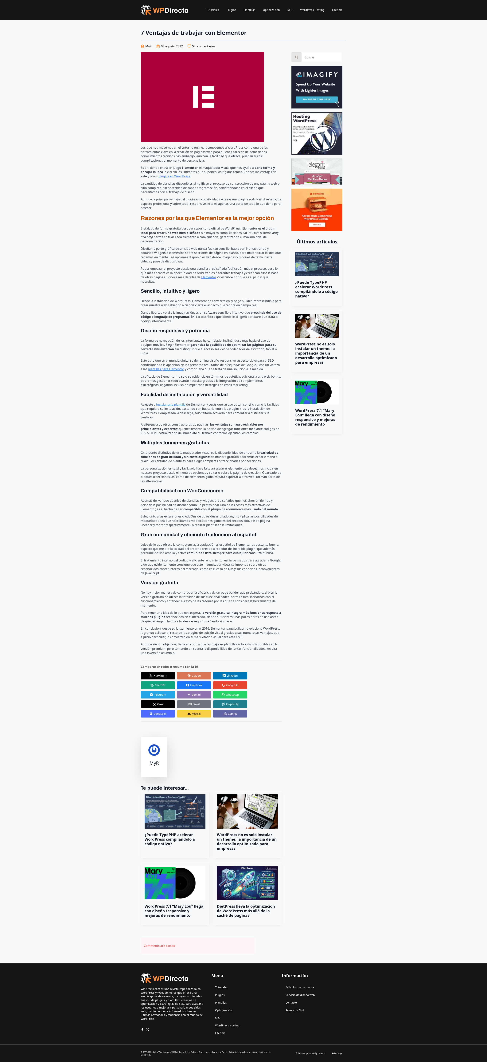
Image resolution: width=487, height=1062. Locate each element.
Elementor (208, 277)
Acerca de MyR (295, 1010)
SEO (290, 10)
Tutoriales (212, 10)
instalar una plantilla (170, 404)
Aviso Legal (337, 1053)
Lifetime (337, 10)
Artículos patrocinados (300, 987)
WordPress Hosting (312, 10)
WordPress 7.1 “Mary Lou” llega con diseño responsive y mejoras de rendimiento (174, 911)
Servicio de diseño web (300, 995)
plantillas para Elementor (166, 369)
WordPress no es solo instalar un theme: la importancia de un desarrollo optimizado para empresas (247, 841)
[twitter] (147, 1029)
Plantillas (249, 10)
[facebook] (142, 1029)
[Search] (297, 57)
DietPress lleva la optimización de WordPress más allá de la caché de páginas (246, 911)
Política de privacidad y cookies (310, 1053)
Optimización (271, 10)
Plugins (231, 10)
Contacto (291, 1002)
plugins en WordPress (174, 176)
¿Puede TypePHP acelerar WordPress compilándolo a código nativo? (170, 839)
